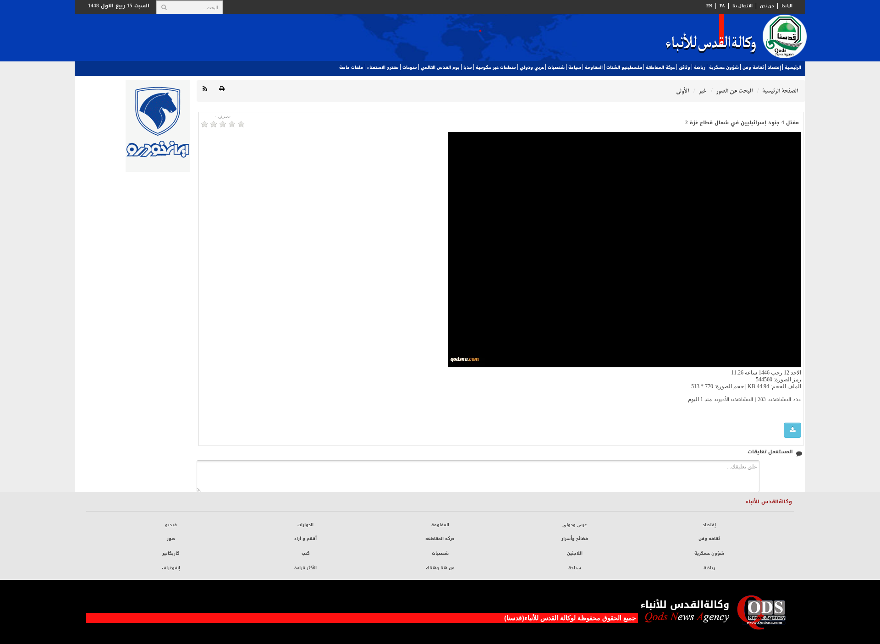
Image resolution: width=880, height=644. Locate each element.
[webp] (792, 430)
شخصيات (556, 67)
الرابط (786, 6)
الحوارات (305, 525)
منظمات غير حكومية (496, 67)
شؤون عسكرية (724, 67)
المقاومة (594, 67)
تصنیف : (223, 116)
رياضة (699, 67)
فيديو (171, 525)
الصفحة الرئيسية (780, 91)
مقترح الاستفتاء (383, 67)
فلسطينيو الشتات (624, 67)
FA (722, 6)
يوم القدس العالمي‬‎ (440, 67)
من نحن (767, 6)
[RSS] (205, 89)
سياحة (574, 67)
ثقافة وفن (753, 67)
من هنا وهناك (440, 568)
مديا (467, 67)
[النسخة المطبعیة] (222, 89)
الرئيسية (793, 67)
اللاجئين (575, 553)
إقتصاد (774, 67)
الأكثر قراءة (305, 568)
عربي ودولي (532, 67)
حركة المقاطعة (660, 67)
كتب (305, 553)
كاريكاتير (170, 553)
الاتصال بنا (742, 6)
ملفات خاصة (351, 67)
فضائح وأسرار (574, 538)
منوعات (409, 67)
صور (171, 538)
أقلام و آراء (305, 538)
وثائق (684, 67)
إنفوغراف (171, 568)
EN (709, 6)
